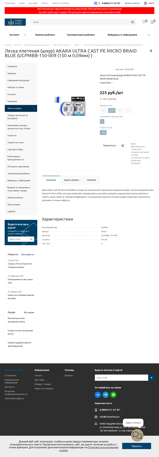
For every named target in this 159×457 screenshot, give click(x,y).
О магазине (10, 375)
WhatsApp (113, 395)
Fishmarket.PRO (14, 370)
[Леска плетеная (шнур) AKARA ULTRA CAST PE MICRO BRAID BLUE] (70, 106)
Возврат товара (43, 384)
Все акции (29, 312)
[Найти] (132, 22)
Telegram (105, 395)
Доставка (39, 380)
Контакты (10, 387)
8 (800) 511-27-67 (110, 409)
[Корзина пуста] (152, 22)
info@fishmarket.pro (110, 417)
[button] (137, 435)
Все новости (27, 254)
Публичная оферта (14, 398)
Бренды (69, 375)
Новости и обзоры (44, 388)
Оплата (38, 375)
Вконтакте (98, 395)
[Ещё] (149, 34)
